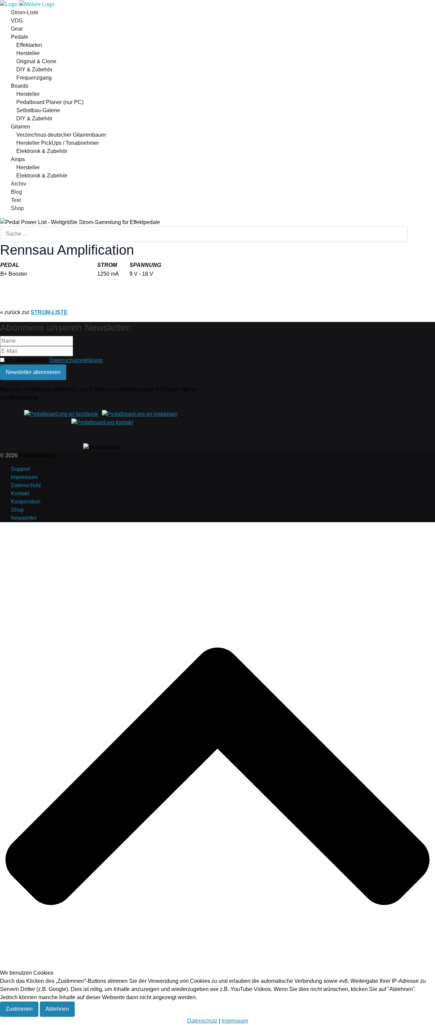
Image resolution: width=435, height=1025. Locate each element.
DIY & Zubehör (34, 69)
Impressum (24, 477)
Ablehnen (57, 1009)
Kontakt (20, 493)
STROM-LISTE (49, 312)
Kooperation (25, 502)
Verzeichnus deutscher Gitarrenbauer (61, 135)
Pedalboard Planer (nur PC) (50, 102)
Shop (17, 208)
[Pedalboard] (27, 4)
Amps (18, 159)
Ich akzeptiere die (53, 360)
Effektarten (29, 45)
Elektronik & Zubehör (41, 151)
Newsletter (24, 518)
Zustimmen (19, 1009)
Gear (17, 29)
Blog (16, 192)
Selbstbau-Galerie (38, 110)
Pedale (19, 37)
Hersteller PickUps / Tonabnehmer (57, 143)
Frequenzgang (34, 78)
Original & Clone (36, 61)
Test (16, 200)
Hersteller (28, 53)
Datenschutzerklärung (76, 360)
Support (20, 469)
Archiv (18, 184)
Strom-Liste (24, 12)
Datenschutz (26, 485)
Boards (19, 86)
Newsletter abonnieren (33, 372)
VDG (17, 20)
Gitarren (20, 127)
